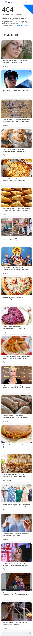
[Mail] (6, 2)
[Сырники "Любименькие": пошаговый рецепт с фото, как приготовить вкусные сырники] (16, 350)
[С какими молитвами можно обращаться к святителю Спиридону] (16, 261)
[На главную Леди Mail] (10, 2)
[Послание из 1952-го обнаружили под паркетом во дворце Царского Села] (16, 113)
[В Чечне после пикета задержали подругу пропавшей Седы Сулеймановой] (16, 54)
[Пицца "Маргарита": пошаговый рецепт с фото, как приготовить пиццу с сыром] (16, 172)
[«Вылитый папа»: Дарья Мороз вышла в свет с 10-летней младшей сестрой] (16, 379)
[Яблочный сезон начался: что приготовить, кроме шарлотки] (16, 468)
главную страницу (23, 25)
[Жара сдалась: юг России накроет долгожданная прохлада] (16, 616)
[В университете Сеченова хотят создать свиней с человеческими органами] (16, 409)
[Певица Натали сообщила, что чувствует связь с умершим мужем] (16, 557)
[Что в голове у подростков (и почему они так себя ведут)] (16, 232)
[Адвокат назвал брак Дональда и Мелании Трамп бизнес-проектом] (16, 586)
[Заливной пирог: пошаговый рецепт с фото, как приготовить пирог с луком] (16, 439)
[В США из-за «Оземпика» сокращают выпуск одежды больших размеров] (16, 498)
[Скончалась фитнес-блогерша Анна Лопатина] (16, 84)
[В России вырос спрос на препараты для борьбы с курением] (16, 527)
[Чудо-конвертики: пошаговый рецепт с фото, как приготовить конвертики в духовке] (16, 202)
